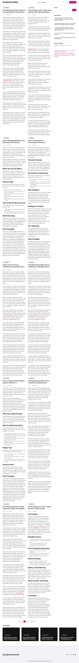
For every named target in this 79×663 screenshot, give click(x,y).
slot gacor (68, 53)
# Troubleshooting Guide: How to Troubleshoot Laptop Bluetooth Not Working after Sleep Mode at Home (39, 267)
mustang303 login (19, 593)
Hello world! (68, 45)
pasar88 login (57, 55)
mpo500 (64, 51)
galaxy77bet (56, 50)
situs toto (68, 54)
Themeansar (48, 661)
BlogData (43, 661)
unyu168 (62, 55)
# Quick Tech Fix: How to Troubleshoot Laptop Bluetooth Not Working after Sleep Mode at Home (14, 267)
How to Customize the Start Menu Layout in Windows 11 (14, 382)
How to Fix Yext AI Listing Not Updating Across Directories (67, 639)
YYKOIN (14, 409)
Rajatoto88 (72, 53)
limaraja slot (35, 475)
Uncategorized (6, 7)
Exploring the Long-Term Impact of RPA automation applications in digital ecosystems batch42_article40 (64, 19)
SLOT (14, 154)
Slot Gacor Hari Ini (71, 55)
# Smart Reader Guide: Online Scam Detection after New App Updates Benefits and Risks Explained (39, 12)
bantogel (65, 55)
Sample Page (43, 2)
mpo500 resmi (59, 51)
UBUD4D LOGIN (7, 80)
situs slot (64, 54)
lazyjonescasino (10, 2)
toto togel (70, 50)
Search (56, 7)
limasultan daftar (8, 314)
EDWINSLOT (36, 527)
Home (38, 2)
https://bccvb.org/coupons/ (60, 53)
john (4, 14)
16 (31, 621)
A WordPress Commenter (59, 45)
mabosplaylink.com (63, 50)
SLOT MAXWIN (31, 155)
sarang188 (56, 56)
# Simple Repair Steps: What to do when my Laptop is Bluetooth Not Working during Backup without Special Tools (64, 29)
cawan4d (56, 54)
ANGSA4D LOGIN (32, 49)
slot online (60, 54)
